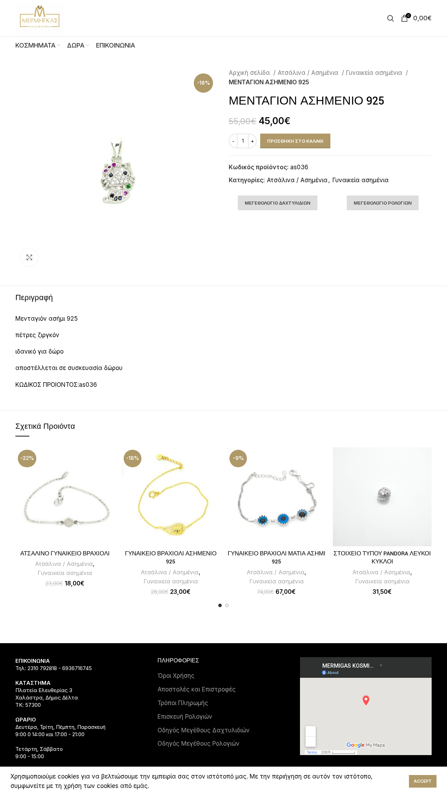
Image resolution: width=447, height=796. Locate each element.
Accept (423, 781)
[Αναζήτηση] (390, 18)
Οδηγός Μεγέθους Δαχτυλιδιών (203, 730)
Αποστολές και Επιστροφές (196, 689)
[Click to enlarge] (29, 257)
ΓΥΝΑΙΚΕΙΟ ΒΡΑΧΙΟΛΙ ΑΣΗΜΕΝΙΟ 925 (171, 558)
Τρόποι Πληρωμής (182, 702)
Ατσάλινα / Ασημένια (309, 72)
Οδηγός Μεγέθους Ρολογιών (198, 743)
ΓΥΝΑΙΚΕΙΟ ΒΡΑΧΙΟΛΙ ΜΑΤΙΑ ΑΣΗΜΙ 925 (276, 558)
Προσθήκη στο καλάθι (295, 141)
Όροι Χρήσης (176, 675)
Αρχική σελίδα (250, 72)
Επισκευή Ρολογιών (184, 716)
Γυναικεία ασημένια (375, 72)
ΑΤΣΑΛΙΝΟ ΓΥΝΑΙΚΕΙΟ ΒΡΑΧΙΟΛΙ (65, 553)
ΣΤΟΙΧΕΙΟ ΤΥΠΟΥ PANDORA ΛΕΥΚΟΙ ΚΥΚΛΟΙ (382, 558)
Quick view (109, 459)
